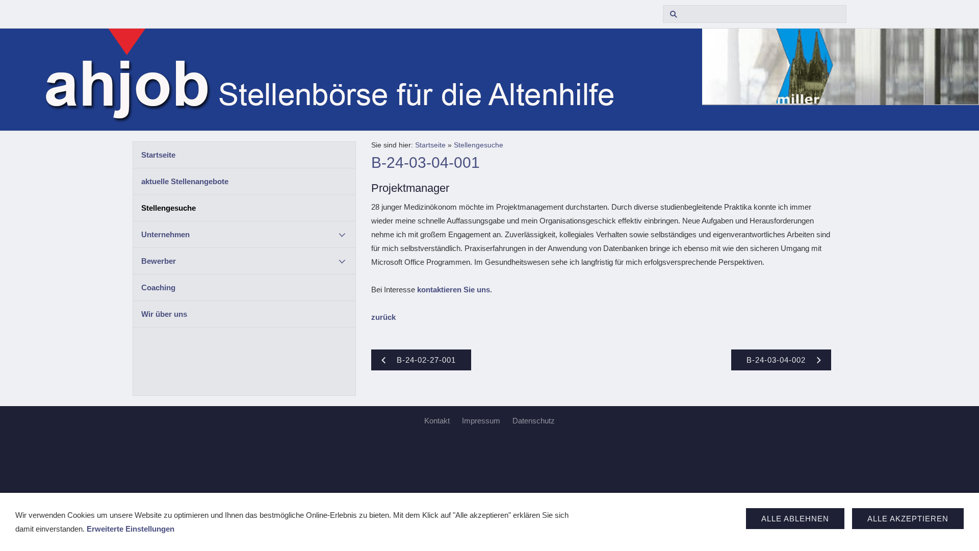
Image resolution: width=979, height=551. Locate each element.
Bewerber (158, 261)
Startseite (158, 155)
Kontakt (437, 420)
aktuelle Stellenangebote (184, 181)
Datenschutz (533, 420)
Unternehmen (165, 234)
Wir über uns (164, 314)
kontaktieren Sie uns (453, 289)
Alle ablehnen (795, 518)
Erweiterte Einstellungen (130, 528)
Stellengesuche (168, 208)
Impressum (481, 420)
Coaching (158, 287)
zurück (383, 317)
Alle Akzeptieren (907, 518)
